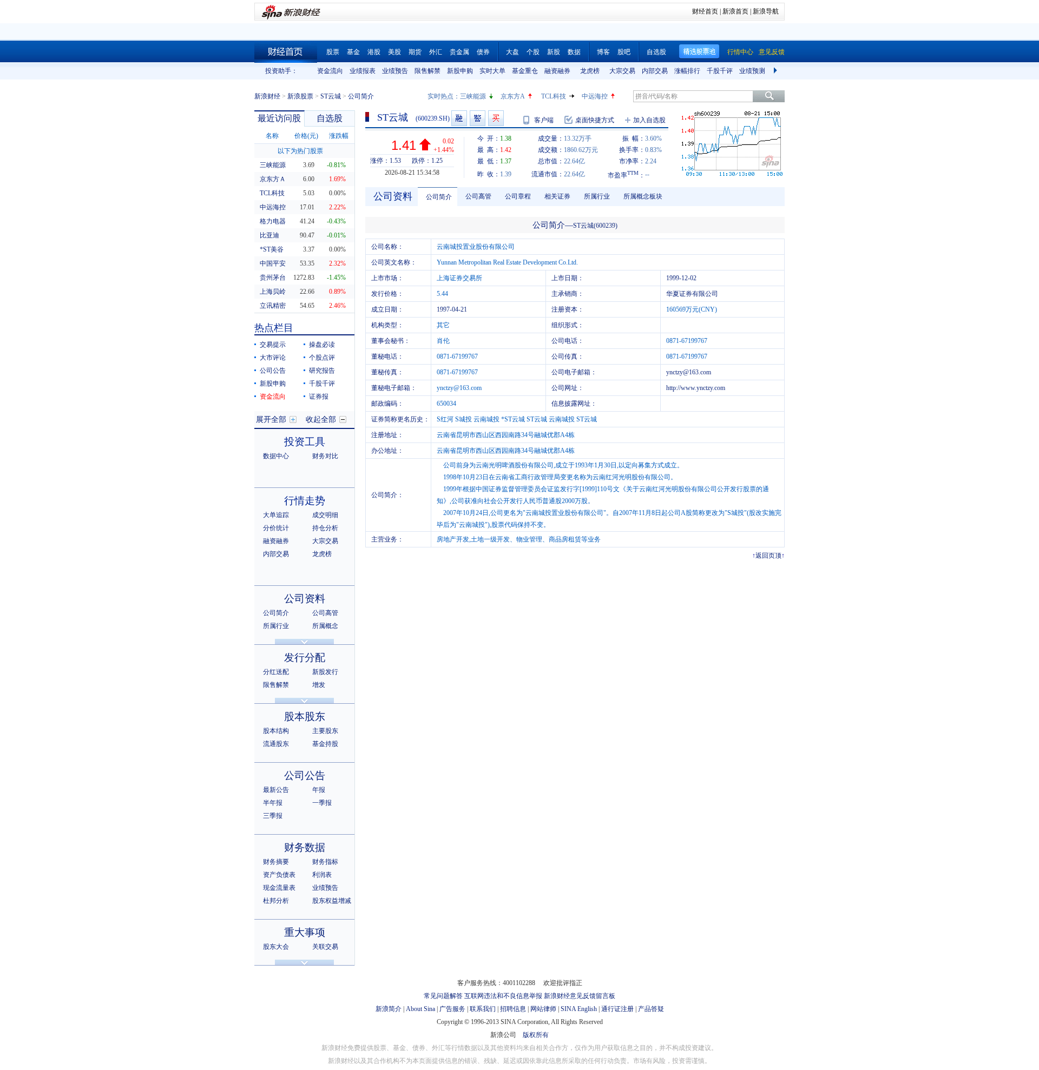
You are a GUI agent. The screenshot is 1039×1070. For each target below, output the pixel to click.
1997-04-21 (452, 309)
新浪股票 (300, 96)
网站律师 (543, 1009)
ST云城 (330, 96)
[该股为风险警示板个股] (477, 118)
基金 (353, 52)
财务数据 (304, 847)
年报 (318, 790)
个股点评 (322, 357)
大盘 (512, 52)
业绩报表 (363, 71)
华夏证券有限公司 (692, 294)
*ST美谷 (272, 249)
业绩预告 (395, 71)
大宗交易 (622, 71)
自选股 (656, 52)
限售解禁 (427, 71)
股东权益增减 (331, 900)
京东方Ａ (273, 179)
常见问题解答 (443, 996)
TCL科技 (553, 96)
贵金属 (459, 52)
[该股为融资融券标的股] (459, 118)
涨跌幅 (338, 136)
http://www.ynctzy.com (695, 388)
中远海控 (595, 96)
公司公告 (273, 370)
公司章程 (518, 196)
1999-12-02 (681, 278)
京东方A (513, 96)
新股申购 (460, 71)
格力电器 (273, 221)
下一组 (776, 71)
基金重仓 (525, 71)
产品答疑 (651, 1009)
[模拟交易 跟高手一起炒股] (496, 118)
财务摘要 (276, 862)
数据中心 (276, 456)
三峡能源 (473, 96)
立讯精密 (273, 305)
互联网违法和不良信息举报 (503, 996)
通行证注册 (617, 1009)
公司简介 (276, 613)
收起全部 (321, 419)
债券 (483, 52)
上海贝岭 (273, 291)
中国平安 (273, 263)
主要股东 (325, 731)
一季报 (322, 803)
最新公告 (276, 790)
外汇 (435, 52)
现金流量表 (279, 887)
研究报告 (322, 370)
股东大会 (276, 946)
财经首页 (705, 11)
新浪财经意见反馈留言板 (579, 996)
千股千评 (720, 71)
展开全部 (271, 419)
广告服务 (452, 1009)
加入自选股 (649, 120)
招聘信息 (513, 1009)
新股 (553, 52)
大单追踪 (276, 515)
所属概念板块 (642, 196)
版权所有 (536, 1035)
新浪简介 (389, 1009)
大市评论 (273, 357)
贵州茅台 (273, 277)
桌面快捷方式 (594, 120)
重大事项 (304, 932)
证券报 (318, 396)
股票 (332, 52)
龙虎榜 (590, 71)
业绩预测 (752, 71)
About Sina (420, 1009)
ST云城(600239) (595, 225)
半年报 (272, 803)
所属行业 (276, 626)
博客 (603, 52)
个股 (533, 52)
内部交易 (655, 71)
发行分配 (304, 657)
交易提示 (273, 344)
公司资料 (304, 598)
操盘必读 (322, 344)
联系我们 (483, 1009)
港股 (373, 52)
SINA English (579, 1009)
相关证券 (557, 196)
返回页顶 (768, 555)
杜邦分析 (276, 900)
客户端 (544, 120)
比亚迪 (269, 235)
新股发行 (325, 672)
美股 (394, 52)
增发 (318, 685)
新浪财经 (267, 96)
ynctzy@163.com (688, 372)
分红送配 (276, 672)
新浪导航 (766, 11)
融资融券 (557, 71)
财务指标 (325, 862)
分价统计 (276, 528)
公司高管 (325, 613)
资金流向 (330, 71)
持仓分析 (325, 528)
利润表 (322, 875)
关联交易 (325, 946)
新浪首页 (735, 11)
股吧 (623, 52)
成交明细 (325, 515)
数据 (574, 52)
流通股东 (276, 744)
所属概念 (325, 626)
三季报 (272, 816)
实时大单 (492, 71)
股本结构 (276, 731)
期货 (415, 52)
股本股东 (304, 716)
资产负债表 (279, 875)
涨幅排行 (687, 71)
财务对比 (325, 456)
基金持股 (325, 744)
